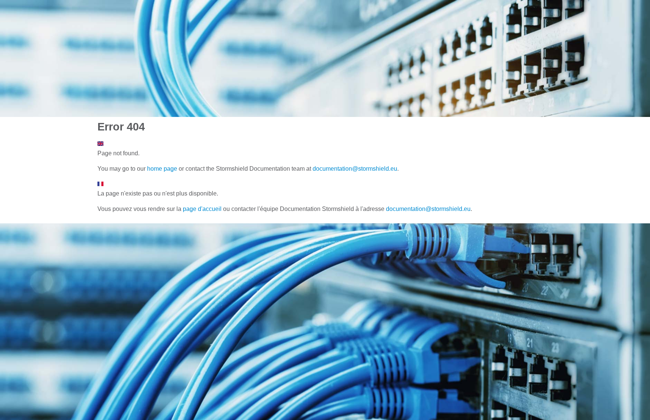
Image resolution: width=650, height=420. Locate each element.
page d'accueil (202, 209)
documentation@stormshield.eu (355, 168)
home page (162, 168)
